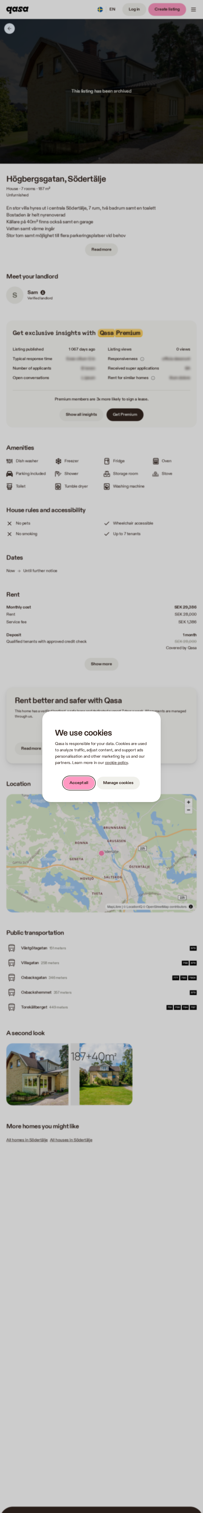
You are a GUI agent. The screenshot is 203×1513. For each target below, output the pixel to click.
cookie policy (116, 763)
